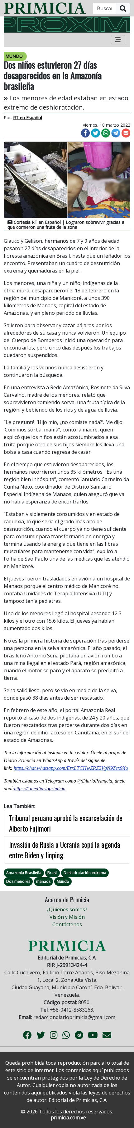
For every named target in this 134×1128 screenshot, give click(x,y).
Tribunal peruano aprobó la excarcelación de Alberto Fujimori (65, 823)
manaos (43, 881)
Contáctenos (67, 924)
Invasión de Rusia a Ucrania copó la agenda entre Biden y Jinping (64, 850)
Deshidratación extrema (85, 872)
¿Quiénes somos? (67, 909)
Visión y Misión (67, 917)
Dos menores (18, 881)
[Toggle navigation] (118, 39)
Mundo (63, 881)
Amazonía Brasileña (23, 872)
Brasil (52, 872)
